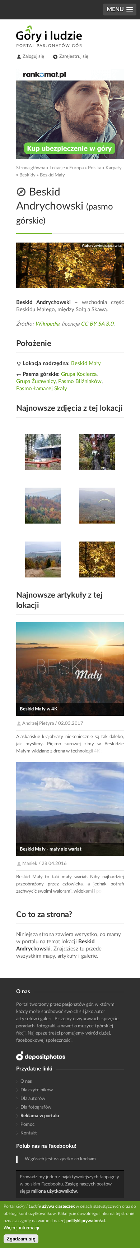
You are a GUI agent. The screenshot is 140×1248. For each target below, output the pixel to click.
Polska (94, 168)
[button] (119, 9)
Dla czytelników (36, 1090)
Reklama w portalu (39, 1116)
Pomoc (27, 1124)
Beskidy (27, 175)
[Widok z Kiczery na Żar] (43, 559)
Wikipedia (47, 324)
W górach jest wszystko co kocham (60, 1159)
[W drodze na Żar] (97, 559)
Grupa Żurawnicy (36, 381)
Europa (76, 168)
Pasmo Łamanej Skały (41, 388)
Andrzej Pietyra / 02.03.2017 (52, 723)
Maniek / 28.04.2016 (44, 863)
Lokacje (57, 168)
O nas (26, 1081)
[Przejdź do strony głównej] (49, 36)
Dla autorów (32, 1098)
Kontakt (28, 1133)
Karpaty (114, 168)
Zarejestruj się (73, 56)
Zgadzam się (21, 1239)
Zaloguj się (33, 56)
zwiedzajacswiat (108, 246)
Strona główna (30, 168)
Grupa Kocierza (79, 374)
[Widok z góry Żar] (97, 506)
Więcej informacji (21, 1227)
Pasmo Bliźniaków (80, 381)
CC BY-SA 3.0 (97, 324)
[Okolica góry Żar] (43, 506)
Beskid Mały (52, 175)
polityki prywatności (85, 1221)
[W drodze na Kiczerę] (97, 452)
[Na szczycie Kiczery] (43, 452)
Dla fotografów (35, 1107)
